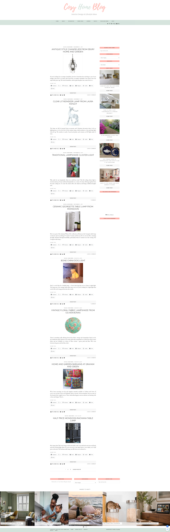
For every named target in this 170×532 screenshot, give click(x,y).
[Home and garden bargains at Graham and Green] (73, 388)
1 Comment (93, 200)
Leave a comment (91, 148)
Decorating (71, 21)
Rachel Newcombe (68, 99)
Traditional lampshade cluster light (73, 155)
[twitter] (107, 23)
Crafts (95, 21)
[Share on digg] (62, 95)
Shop (113, 21)
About (63, 21)
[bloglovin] (113, 23)
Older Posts (76, 469)
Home (57, 21)
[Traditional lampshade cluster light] (73, 177)
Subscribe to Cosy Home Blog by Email (61, 481)
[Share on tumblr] (57, 95)
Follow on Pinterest (110, 214)
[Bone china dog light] (73, 282)
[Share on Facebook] (52, 95)
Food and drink (104, 21)
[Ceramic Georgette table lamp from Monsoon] (73, 231)
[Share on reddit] (61, 95)
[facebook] (109, 23)
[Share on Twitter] (54, 95)
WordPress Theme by (113, 529)
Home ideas (80, 21)
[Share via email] (51, 95)
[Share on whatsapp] (59, 95)
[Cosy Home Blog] (85, 10)
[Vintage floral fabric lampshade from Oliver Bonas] (73, 334)
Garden (88, 21)
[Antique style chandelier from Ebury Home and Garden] (73, 73)
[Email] (116, 23)
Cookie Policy (78, 529)
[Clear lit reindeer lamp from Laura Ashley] (73, 125)
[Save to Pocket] (64, 95)
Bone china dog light (73, 261)
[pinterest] (111, 23)
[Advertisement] (85, 35)
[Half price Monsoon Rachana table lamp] (73, 442)
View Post (73, 93)
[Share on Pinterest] (56, 95)
